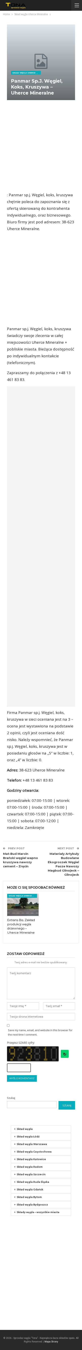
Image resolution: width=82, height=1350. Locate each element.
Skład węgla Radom (30, 1166)
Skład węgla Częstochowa (34, 1151)
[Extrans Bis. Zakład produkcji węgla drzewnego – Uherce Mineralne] (23, 905)
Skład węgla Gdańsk (30, 1189)
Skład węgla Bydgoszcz (32, 1204)
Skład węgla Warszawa (32, 1144)
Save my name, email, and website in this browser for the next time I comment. (40, 1032)
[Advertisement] (41, 146)
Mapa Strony (51, 1341)
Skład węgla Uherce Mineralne (26, 73)
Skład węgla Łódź (28, 1136)
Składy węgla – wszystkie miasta (38, 1212)
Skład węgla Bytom (29, 1197)
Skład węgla (25, 1128)
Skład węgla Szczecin (31, 1174)
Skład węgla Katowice (31, 1159)
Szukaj (11, 1098)
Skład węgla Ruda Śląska (33, 1181)
